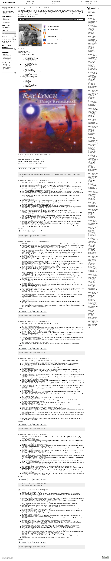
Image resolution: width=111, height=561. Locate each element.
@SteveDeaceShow (36, 225)
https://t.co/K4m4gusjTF (28, 528)
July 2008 (90, 245)
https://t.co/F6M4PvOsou (55, 506)
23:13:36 (24, 471)
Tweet (23, 236)
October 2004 (91, 307)
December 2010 (91, 205)
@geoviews (34, 473)
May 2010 (90, 215)
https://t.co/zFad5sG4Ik (27, 209)
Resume (5, 64)
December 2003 (91, 320)
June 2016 (90, 114)
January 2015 (91, 137)
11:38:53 (41, 450)
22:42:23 (42, 294)
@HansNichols (54, 247)
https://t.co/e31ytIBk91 (27, 504)
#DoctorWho (65, 455)
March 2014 (90, 151)
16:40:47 (24, 457)
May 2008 (90, 248)
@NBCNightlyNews (36, 247)
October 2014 (91, 141)
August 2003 (91, 325)
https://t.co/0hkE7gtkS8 (69, 526)
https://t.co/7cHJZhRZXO (34, 514)
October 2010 (91, 208)
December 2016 (91, 105)
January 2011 (91, 203)
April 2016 (90, 116)
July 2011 (90, 195)
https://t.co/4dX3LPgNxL (28, 401)
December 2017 (91, 89)
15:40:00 (40, 215)
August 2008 (91, 244)
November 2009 (91, 223)
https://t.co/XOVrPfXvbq (76, 218)
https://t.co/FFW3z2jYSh (31, 293)
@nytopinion (34, 215)
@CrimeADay (34, 494)
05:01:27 (24, 267)
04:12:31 (41, 261)
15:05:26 (24, 205)
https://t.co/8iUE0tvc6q (73, 469)
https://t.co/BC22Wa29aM (63, 220)
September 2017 (92, 93)
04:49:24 (24, 263)
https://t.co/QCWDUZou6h (28, 199)
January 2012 (91, 187)
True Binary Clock (30, 3)
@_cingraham (34, 207)
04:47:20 (24, 261)
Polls (51, 174)
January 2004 (91, 318)
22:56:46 (24, 530)
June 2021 (90, 31)
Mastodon (4, 13)
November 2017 (91, 90)
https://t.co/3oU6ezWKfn (28, 365)
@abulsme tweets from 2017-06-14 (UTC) (33, 241)
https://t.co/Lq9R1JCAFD (74, 493)
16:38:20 (41, 378)
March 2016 (90, 118)
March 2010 (90, 217)
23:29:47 (24, 220)
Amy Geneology (7, 57)
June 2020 (90, 47)
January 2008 (91, 253)
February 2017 (91, 102)
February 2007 (91, 269)
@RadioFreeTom (35, 393)
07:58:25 (24, 374)
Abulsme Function (7, 67)
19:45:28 (24, 520)
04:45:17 (24, 258)
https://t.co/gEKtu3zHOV (45, 268)
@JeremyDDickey (35, 339)
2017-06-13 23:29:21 (46, 247)
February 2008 (91, 252)
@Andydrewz (34, 522)
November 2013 (91, 156)
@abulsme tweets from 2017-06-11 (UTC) (33, 434)
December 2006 (91, 271)
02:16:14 (24, 363)
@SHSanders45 (35, 515)
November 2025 (91, 19)
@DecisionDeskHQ (36, 462)
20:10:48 (24, 282)
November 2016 (91, 107)
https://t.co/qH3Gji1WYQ (28, 368)
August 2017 (91, 94)
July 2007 (90, 262)
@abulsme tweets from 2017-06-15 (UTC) (33, 180)
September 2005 (92, 292)
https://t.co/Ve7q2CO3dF (42, 262)
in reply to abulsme (39, 401)
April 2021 (90, 33)
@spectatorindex (35, 263)
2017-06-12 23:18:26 (47, 327)
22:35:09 (39, 301)
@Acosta (33, 418)
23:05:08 (24, 301)
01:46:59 (24, 498)
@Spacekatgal (34, 267)
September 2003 (92, 324)
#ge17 (33, 474)
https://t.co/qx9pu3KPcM (41, 379)
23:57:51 (38, 418)
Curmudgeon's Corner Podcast (89, 1)
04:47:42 (40, 265)
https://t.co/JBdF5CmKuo (43, 216)
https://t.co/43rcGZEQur (27, 283)
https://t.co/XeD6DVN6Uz (28, 519)
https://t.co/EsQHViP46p (45, 533)
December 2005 (91, 288)
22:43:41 (43, 291)
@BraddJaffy (34, 505)
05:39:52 (24, 191)
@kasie (33, 337)
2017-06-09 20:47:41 (41, 500)
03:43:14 (24, 247)
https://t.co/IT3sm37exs (74, 376)
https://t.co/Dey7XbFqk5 (35, 492)
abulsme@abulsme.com (7, 557)
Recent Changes (7, 58)
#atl (32, 444)
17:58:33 (24, 217)
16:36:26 (40, 380)
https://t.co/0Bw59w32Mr (53, 520)
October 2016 (91, 108)
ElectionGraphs (91, 12)
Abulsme (90, 9)
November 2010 (91, 206)
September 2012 (92, 176)
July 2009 (90, 228)
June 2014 (90, 147)
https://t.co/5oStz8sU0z (45, 463)
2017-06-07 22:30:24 (45, 497)
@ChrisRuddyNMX (49, 409)
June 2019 (90, 64)
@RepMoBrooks (46, 200)
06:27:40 (24, 192)
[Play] (20, 19)
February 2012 (91, 185)
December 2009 (91, 221)
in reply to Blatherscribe (62, 537)
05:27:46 (24, 336)
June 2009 (90, 230)
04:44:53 (41, 267)
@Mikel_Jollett (35, 277)
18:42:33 (24, 339)
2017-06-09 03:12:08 (42, 508)
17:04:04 (24, 382)
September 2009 (92, 226)
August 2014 (91, 144)
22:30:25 (24, 404)
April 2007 (90, 266)
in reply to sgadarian (60, 246)
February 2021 (91, 36)
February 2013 (91, 169)
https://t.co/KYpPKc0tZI (51, 201)
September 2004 (92, 309)
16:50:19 (24, 378)
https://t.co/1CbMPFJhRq (39, 306)
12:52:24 (43, 448)
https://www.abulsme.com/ (7, 558)
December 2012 (91, 172)
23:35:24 (24, 221)
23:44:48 (24, 225)
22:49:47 (24, 408)
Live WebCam (89, 3)
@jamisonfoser (35, 261)
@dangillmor (34, 323)
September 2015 (92, 126)
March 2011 (90, 201)
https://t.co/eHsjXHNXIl (43, 184)
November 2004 (91, 306)
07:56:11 (24, 373)
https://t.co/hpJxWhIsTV (28, 255)
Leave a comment (33, 176)
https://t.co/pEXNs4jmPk (71, 217)
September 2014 (92, 143)
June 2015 (90, 130)
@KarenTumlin (35, 382)
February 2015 (91, 136)
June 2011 (90, 197)
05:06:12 (24, 331)
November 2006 (91, 273)
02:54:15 (24, 437)
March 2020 (90, 51)
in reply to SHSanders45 (52, 532)
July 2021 (90, 29)
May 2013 (90, 165)
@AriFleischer (34, 452)
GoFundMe (39, 163)
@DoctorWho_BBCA (36, 455)
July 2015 (90, 129)
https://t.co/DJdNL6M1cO (75, 191)
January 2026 (91, 18)
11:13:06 (43, 203)
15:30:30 (37, 337)
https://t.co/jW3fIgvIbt (44, 222)
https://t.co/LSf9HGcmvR (50, 331)
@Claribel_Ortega (35, 294)
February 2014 (91, 152)
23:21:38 (24, 533)
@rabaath (33, 437)
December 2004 (91, 304)
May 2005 (90, 298)
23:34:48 (24, 305)
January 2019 (91, 71)
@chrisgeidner (35, 408)
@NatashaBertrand (36, 284)
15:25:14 (38, 210)
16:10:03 (24, 452)
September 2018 (92, 76)
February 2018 (91, 86)
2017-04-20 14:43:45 (41, 437)
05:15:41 (24, 269)
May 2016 (90, 115)
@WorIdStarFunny (35, 497)
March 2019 (90, 68)
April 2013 (90, 166)
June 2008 (90, 246)
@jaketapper (34, 220)
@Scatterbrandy (44, 363)
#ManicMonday (47, 382)
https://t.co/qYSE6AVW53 (28, 386)
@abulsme (46, 535)
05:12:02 (39, 510)
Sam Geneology (7, 55)
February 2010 (91, 219)
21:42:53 (42, 467)
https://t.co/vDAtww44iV (68, 466)
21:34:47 (24, 522)
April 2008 (90, 249)
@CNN (65, 200)
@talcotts (33, 210)
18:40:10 (42, 339)
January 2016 (91, 120)
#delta (34, 444)
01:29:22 (24, 492)
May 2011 (90, 198)
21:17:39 (24, 465)
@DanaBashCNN (26, 201)
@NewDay (70, 200)
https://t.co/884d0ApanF (34, 326)
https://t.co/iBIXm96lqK (35, 287)
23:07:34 (24, 304)
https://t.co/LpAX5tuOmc (28, 251)
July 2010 (90, 212)
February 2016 (91, 119)
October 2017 (91, 91)
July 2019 (90, 62)
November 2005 (91, 289)
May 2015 (90, 132)
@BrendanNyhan (35, 192)
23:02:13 (24, 294)
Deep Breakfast (34, 161)
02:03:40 (24, 505)
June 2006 (90, 280)
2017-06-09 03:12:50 (41, 503)
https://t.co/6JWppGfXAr (78, 330)
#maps (23, 474)
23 (13, 39)
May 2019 (90, 65)
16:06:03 (44, 455)
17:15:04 (42, 393)
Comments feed (6, 21)
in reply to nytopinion (55, 216)
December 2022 (91, 21)
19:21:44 (24, 276)
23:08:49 (41, 305)
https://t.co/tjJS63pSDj (61, 465)
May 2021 (90, 32)
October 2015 (91, 125)
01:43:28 (24, 494)
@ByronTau (34, 276)
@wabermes (34, 380)
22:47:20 (42, 409)
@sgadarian (46, 245)
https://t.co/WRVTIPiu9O (75, 206)
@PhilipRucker (35, 189)
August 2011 (91, 194)
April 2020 (90, 50)
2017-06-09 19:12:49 (43, 522)
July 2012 (90, 179)
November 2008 (91, 239)
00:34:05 (24, 360)
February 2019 (91, 69)
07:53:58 (24, 371)
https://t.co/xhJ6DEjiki (43, 392)
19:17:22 (43, 526)
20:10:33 (24, 391)
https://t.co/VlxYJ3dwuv (27, 271)
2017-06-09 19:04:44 (43, 505)
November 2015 (91, 123)
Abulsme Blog (30, 1)
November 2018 (91, 73)
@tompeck (34, 221)
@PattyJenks (34, 360)
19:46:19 (43, 462)
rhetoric (61, 174)
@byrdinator (34, 391)
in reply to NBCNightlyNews (66, 249)
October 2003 (91, 322)
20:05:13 (24, 279)
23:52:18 (24, 535)
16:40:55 (24, 460)
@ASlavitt (33, 500)
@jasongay (34, 205)
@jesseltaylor (34, 296)
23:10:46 (24, 469)
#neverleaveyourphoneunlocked (30, 516)
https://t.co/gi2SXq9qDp (58, 533)
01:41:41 (40, 245)
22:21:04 (24, 284)
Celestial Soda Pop (29, 159)
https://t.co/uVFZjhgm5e (53, 328)
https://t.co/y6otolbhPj (42, 444)
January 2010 (91, 220)
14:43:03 (41, 277)
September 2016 (92, 109)
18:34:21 (38, 389)
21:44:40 (24, 466)
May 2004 (90, 313)
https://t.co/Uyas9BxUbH (63, 185)
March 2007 (90, 267)
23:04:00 (24, 296)
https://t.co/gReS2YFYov (66, 334)
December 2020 (91, 39)
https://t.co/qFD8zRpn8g (44, 516)
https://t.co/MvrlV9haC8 (64, 205)
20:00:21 (24, 462)
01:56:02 (44, 440)
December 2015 (91, 122)
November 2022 (91, 22)
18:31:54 (39, 276)
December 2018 (91, 72)
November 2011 (91, 190)
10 (15, 36)
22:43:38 (24, 342)
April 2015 (90, 133)
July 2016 (90, 112)
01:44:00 (41, 189)
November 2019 (91, 57)
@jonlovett (34, 301)
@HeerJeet (34, 250)
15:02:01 (24, 203)
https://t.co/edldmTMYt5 (28, 257)
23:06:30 (42, 531)
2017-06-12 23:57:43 (43, 323)
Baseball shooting (26, 174)
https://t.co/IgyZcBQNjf (76, 252)
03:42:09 (24, 245)
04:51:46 (24, 265)
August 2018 (91, 78)
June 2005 (90, 296)
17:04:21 (24, 337)
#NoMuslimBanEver (47, 384)
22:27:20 (44, 471)
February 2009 (91, 235)
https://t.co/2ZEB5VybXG (43, 474)
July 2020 (90, 46)
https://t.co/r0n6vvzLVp (72, 521)
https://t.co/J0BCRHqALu (35, 373)
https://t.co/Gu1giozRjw (65, 520)
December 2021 (91, 25)
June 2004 (90, 311)
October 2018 (91, 75)
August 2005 (91, 293)
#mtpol (40, 381)
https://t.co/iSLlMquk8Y (72, 243)
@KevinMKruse (35, 305)
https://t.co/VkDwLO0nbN (42, 446)
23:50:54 (41, 535)
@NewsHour (37, 411)
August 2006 (91, 277)
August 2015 (91, 127)
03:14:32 (24, 364)
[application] (51, 19)
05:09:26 (24, 443)
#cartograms (28, 474)
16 (13, 38)
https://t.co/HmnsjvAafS (73, 525)
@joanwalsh (34, 508)
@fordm (33, 186)
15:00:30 (24, 200)
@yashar (33, 389)
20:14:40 (24, 393)
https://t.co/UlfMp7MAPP (39, 458)
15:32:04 (24, 212)
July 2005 (90, 295)
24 (15, 39)
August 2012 (91, 177)
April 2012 (90, 183)
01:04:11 (40, 185)
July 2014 (90, 145)
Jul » (7, 42)
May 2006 (90, 281)
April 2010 (90, 216)
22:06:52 (43, 284)
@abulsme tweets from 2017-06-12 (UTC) (33, 358)
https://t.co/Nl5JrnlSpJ (43, 285)
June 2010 (90, 213)
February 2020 (91, 53)
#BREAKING (55, 382)
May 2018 (90, 82)
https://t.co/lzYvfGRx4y (53, 266)
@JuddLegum (34, 378)
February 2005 (91, 302)
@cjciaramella (34, 182)
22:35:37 (24, 407)
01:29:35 (24, 325)
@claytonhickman (35, 526)
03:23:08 (39, 250)
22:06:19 (24, 402)
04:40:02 (24, 256)
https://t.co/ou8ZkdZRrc (64, 408)
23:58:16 (24, 418)
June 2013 (90, 163)
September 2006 (92, 275)
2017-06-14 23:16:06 (40, 186)
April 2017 (90, 100)
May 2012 (90, 181)
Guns (32, 174)
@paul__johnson (35, 374)
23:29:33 (24, 414)
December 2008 (91, 238)
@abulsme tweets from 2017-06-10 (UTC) (33, 490)
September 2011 (92, 192)
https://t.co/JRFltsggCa (46, 502)
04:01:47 (24, 367)
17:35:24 (24, 385)
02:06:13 (24, 506)
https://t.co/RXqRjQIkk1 (37, 511)
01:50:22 (24, 500)
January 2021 (91, 37)
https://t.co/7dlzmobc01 (78, 288)
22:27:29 (24, 287)
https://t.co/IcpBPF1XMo (65, 497)
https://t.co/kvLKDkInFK (27, 280)
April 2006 (90, 282)
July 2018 (90, 79)
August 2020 (91, 44)
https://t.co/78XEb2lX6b (27, 260)
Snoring (69, 174)
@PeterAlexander (35, 414)
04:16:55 (42, 263)
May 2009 (90, 231)
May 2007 (90, 264)
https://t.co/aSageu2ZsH (68, 274)
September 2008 (92, 242)
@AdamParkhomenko (36, 471)
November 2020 (91, 40)
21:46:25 (24, 467)
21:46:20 (24, 400)
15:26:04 (24, 207)
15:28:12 (24, 210)
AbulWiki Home (6, 54)
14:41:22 (24, 517)
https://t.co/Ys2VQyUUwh (55, 407)
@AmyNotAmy (52, 363)
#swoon (29, 444)
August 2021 (91, 28)
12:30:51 (39, 200)
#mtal (43, 381)
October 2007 (91, 257)
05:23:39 (24, 334)
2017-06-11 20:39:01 (45, 374)
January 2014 (91, 154)
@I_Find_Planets (35, 332)
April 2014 (90, 150)
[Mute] (78, 19)
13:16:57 (24, 272)
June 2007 (90, 263)
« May (3, 42)
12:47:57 (24, 195)
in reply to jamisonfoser (54, 499)
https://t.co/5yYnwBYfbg (28, 472)
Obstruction (47, 174)
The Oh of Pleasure (29, 157)
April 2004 (90, 314)
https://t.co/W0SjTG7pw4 (41, 342)
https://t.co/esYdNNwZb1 (28, 214)
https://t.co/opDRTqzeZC (74, 371)
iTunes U (41, 174)
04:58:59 (24, 440)
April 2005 (90, 299)
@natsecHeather (35, 531)
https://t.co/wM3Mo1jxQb (40, 451)
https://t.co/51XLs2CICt (65, 212)
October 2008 (91, 241)
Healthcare (36, 174)
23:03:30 (24, 343)
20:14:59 (24, 521)
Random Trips (55, 3)
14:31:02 (41, 515)
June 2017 (90, 97)
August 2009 (91, 227)
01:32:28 (24, 493)
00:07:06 (24, 323)
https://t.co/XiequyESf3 (78, 473)
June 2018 (90, 80)
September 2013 (92, 159)
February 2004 (91, 317)
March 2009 (90, 234)
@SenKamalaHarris (54, 245)
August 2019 (91, 61)
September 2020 (92, 43)
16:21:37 (24, 215)
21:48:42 (24, 526)
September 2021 (92, 26)
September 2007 (92, 259)
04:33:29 (24, 254)
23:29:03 (24, 473)
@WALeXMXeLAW (62, 363)
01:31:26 (24, 327)
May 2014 (90, 148)
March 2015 (90, 134)
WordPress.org (6, 22)
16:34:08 (24, 274)
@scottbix (33, 503)
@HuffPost (49, 408)
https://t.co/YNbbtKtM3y (73, 363)
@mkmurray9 (34, 245)
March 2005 (90, 300)
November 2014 (91, 140)
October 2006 (91, 274)
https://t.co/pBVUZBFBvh (73, 223)
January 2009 (91, 237)
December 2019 (91, 55)
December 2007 (91, 255)
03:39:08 (24, 189)
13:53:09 (24, 448)
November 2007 (91, 256)
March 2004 (90, 316)
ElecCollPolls (91, 11)
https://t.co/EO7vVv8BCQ (34, 398)
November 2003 (91, 321)
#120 (41, 402)
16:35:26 (40, 460)
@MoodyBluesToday (32, 363)
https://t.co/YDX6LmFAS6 (45, 190)
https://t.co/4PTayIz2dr (27, 273)
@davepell (33, 510)
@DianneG (34, 200)
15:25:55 (24, 206)
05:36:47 (24, 510)
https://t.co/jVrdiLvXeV (50, 465)
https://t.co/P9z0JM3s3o (27, 196)
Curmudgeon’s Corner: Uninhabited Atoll (33, 8)
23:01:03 (24, 291)
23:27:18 (24, 218)
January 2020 (91, 54)
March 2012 (90, 184)
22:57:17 (24, 289)
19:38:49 (40, 391)
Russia (65, 174)
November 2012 (91, 173)
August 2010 (91, 210)
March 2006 (90, 284)
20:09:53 (24, 389)
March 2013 (90, 167)
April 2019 (90, 66)
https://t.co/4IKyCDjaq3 (27, 290)
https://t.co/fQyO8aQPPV (53, 370)
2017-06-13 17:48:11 (43, 207)
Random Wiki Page (7, 59)
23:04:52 (42, 414)
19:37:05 (24, 277)
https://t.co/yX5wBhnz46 (28, 295)
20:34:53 (41, 408)
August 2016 (91, 111)
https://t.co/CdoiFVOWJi (41, 456)
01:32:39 (24, 186)
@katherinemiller (35, 465)
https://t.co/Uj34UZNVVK (41, 524)
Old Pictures (6, 68)
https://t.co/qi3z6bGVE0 (27, 390)
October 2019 (91, 58)
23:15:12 (42, 412)
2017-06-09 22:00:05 (39, 445)
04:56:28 (24, 330)
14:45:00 (41, 452)
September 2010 (92, 209)
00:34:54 (24, 243)
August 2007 (91, 260)
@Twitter (24, 211)
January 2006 (91, 287)
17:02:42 (41, 382)
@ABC (32, 445)
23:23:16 (43, 225)
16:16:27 (24, 455)
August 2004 (91, 310)
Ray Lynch (48, 154)
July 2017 (90, 96)
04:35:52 (42, 332)
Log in (4, 18)
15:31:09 (24, 376)
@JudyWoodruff (35, 409)
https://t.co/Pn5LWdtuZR (73, 387)
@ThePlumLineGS (36, 203)
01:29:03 (24, 182)
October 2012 (91, 174)
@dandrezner (34, 185)
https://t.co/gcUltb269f (36, 336)
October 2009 (91, 224)
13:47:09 (39, 205)
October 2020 (91, 42)
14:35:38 (24, 515)
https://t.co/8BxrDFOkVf (70, 530)
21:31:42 (39, 221)
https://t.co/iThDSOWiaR (48, 246)
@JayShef (33, 443)
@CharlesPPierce (35, 412)
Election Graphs (56, 1)
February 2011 (91, 202)
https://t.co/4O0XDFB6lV (28, 449)
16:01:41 (40, 457)
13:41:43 (24, 445)
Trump (73, 174)
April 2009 (90, 233)
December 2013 (91, 155)
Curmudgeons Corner (24, 176)
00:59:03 (41, 182)
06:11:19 (24, 513)
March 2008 (90, 251)
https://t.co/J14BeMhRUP (77, 263)
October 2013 (91, 158)
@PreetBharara (49, 457)
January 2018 (91, 87)
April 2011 (90, 199)
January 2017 (91, 104)
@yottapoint (34, 457)
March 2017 (90, 101)
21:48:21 (24, 525)
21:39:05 (40, 404)
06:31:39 (24, 369)
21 (8, 39)
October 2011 (91, 191)
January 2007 (91, 270)
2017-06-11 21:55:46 (42, 369)
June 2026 (90, 17)
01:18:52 (40, 494)
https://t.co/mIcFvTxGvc (33, 439)
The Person (5, 70)
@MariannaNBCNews (36, 327)
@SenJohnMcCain (35, 291)
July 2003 (90, 327)
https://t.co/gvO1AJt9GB (53, 249)
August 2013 (91, 161)
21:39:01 (39, 473)
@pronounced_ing (36, 448)
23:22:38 (24, 412)
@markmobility (35, 450)
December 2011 (91, 188)
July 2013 (90, 162)
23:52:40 (24, 537)
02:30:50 (42, 192)
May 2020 (90, 48)
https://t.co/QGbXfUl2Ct (74, 276)
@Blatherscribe (35, 535)
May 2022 (90, 24)
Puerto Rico (56, 174)
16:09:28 (24, 450)
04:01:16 (24, 252)
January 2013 (91, 170)
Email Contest (6, 65)
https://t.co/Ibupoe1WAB (73, 343)
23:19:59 (24, 409)
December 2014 (91, 138)
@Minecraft (34, 369)
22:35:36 (24, 527)
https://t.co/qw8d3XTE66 (32, 375)
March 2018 (90, 84)
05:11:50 (24, 332)
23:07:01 (24, 531)
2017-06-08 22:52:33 (41, 443)
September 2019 (92, 60)
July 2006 (90, 278)
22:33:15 (24, 288)
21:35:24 (24, 397)
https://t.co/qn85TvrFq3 (69, 505)
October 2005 (91, 291)
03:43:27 (24, 250)
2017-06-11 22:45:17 (43, 360)
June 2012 (90, 180)
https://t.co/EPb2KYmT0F (46, 204)
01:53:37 (24, 503)
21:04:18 (42, 465)
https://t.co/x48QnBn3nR (32, 461)
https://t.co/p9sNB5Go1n (53, 362)
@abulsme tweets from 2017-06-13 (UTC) (33, 321)
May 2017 (90, 98)
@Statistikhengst (35, 467)
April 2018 (90, 83)
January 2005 (91, 303)
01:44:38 (24, 497)
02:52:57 (24, 508)
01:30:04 (24, 185)
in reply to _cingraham (39, 209)
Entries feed (6, 19)
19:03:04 (24, 387)
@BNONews (34, 460)
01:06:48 (41, 498)
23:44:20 (24, 223)
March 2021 (90, 35)
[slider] (81, 19)
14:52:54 (24, 198)
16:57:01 (24, 380)
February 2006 (91, 285)
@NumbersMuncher (36, 440)
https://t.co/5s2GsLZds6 (34, 403)
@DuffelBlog (53, 291)
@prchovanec (34, 265)
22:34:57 (40, 296)
